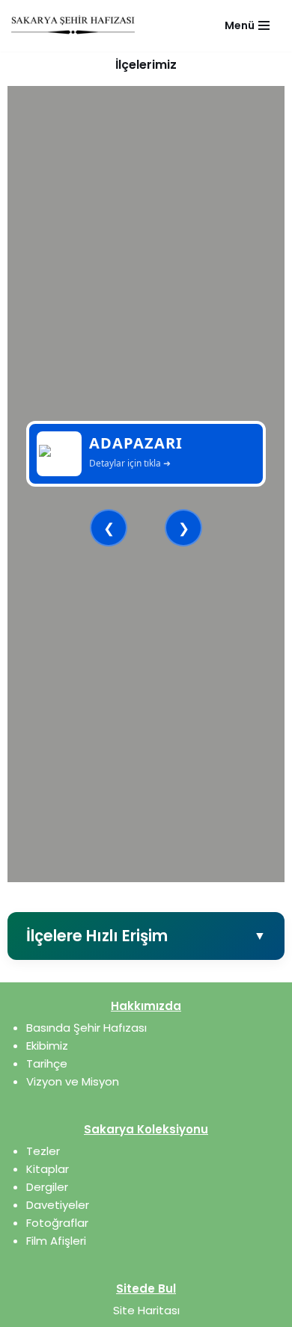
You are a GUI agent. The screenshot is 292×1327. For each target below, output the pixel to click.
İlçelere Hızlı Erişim (146, 935)
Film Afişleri (56, 1241)
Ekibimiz (47, 1045)
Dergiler (47, 1187)
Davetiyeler (57, 1205)
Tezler (43, 1151)
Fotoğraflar (57, 1223)
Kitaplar (47, 1169)
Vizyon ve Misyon (72, 1081)
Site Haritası (146, 1310)
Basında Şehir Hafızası (86, 1027)
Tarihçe (46, 1063)
